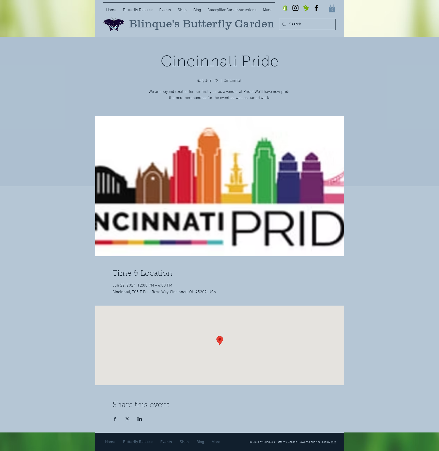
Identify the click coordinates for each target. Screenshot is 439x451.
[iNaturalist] (306, 8)
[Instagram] (295, 8)
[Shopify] (285, 8)
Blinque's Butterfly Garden (201, 24)
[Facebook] (316, 8)
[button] (332, 8)
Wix (333, 442)
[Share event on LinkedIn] (139, 419)
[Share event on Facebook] (115, 419)
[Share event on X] (127, 419)
